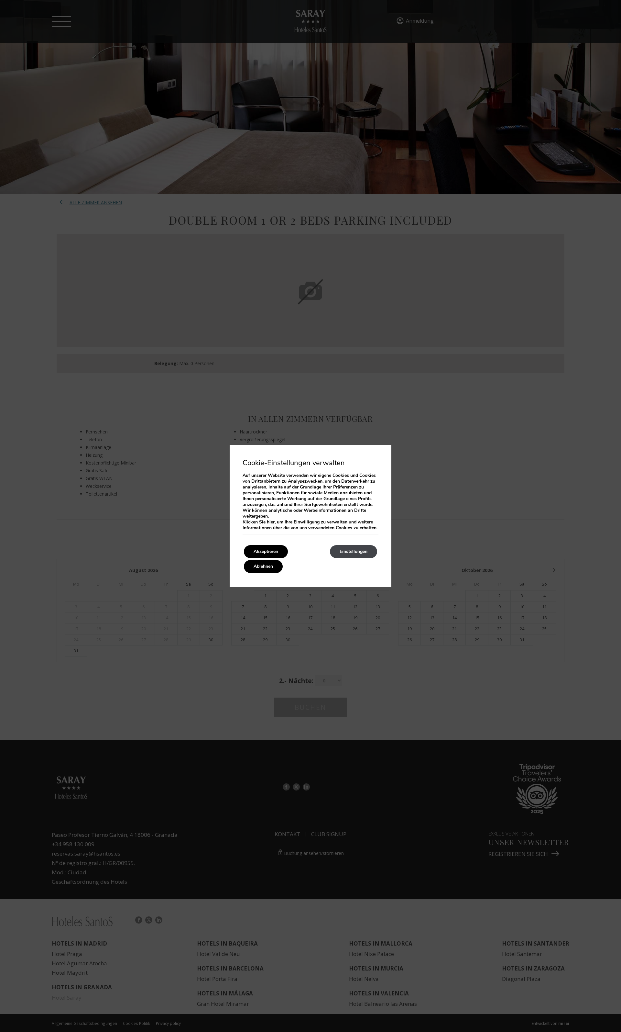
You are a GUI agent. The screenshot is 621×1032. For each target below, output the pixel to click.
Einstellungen (353, 551)
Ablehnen (263, 566)
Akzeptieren (266, 551)
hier (271, 522)
